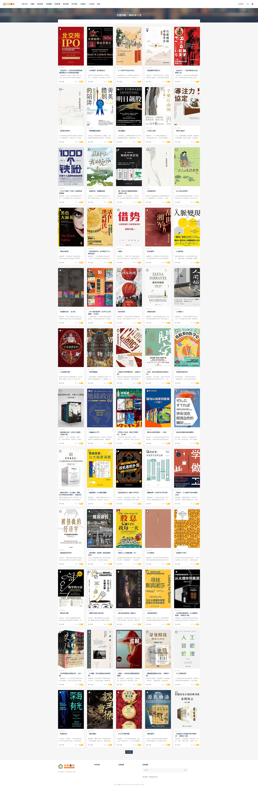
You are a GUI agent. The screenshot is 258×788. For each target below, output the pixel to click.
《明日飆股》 (121, 131)
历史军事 (57, 4)
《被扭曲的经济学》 (65, 553)
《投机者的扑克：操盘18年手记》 (128, 492)
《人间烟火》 (179, 311)
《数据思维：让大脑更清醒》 (97, 492)
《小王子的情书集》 (124, 734)
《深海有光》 (63, 734)
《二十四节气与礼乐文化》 (126, 70)
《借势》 (120, 251)
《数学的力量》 (64, 613)
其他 (98, 4)
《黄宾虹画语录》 (65, 131)
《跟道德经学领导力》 (153, 70)
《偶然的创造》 (151, 311)
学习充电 (74, 4)
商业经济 (40, 4)
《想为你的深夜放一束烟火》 (126, 613)
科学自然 (66, 4)
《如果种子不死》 (181, 553)
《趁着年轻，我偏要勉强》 (97, 191)
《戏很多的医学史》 (182, 372)
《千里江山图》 (151, 131)
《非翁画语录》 (151, 191)
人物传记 (83, 4)
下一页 (129, 752)
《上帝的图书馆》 (65, 372)
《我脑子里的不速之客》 (96, 613)
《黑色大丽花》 (64, 251)
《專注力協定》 (180, 131)
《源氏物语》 (150, 734)
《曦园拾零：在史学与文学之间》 (157, 492)
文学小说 (24, 4)
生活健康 (49, 4)
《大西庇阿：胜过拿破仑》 (97, 70)
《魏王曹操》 (92, 734)
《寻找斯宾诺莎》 (152, 613)
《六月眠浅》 (150, 553)
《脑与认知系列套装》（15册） (156, 432)
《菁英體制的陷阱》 (94, 131)
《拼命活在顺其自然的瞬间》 (185, 432)
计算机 (32, 4)
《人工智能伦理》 (181, 673)
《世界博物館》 (93, 372)
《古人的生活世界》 (182, 191)
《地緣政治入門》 (94, 432)
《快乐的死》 (121, 311)
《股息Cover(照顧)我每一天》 (127, 553)
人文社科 (91, 4)
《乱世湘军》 (150, 251)
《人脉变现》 (179, 251)
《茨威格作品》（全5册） (67, 311)
